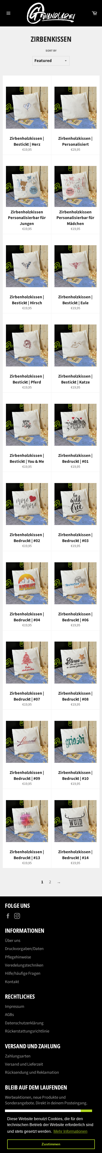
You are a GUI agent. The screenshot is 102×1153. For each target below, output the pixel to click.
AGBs (9, 1015)
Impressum (14, 1007)
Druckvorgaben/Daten (24, 949)
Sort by (51, 51)
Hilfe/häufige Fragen (22, 973)
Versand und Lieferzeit (24, 1064)
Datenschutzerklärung (24, 1023)
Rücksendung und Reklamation (32, 1072)
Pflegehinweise (18, 957)
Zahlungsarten (17, 1056)
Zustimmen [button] (51, 1144)
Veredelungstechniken (24, 965)
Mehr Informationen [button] (70, 1131)
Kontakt (12, 982)
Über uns (12, 941)
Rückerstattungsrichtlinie (27, 1031)
